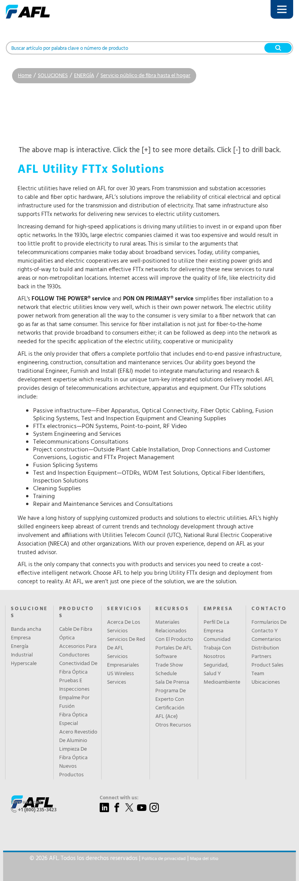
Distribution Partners (265, 652)
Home (25, 75)
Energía (19, 646)
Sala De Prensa (172, 682)
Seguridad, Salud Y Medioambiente (222, 674)
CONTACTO (269, 608)
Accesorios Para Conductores (78, 651)
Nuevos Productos (71, 770)
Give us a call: (27, 802)
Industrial (22, 655)
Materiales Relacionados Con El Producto (174, 631)
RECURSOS (172, 608)
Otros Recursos (173, 725)
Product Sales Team (267, 669)
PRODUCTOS (76, 612)
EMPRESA (219, 608)
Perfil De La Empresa (216, 626)
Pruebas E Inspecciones (74, 685)
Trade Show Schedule (169, 669)
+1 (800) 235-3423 (37, 810)
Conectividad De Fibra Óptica (78, 668)
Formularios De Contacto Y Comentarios (269, 631)
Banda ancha (26, 629)
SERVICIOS (124, 608)
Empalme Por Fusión (74, 702)
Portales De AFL (173, 648)
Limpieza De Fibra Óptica (73, 753)
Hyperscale (24, 664)
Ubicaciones (266, 682)
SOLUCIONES (53, 75)
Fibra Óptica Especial (73, 719)
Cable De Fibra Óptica (75, 633)
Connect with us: (119, 798)
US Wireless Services (120, 678)
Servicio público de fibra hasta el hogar (145, 75)
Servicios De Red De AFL (126, 644)
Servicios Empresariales (123, 661)
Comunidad (217, 639)
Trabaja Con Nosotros (217, 652)
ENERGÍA (84, 75)
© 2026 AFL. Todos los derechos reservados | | (124, 858)
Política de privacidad (164, 859)
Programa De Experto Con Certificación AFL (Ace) (170, 704)
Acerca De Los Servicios (123, 626)
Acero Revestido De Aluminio (78, 736)
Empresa (21, 638)
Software (166, 657)
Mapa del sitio (204, 859)
